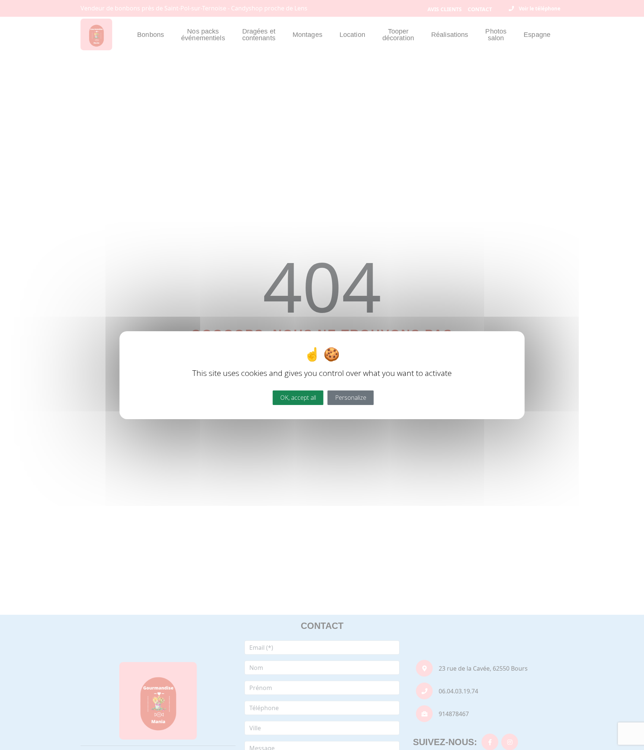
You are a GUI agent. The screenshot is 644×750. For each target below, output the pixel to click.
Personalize (350, 397)
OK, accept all (298, 397)
